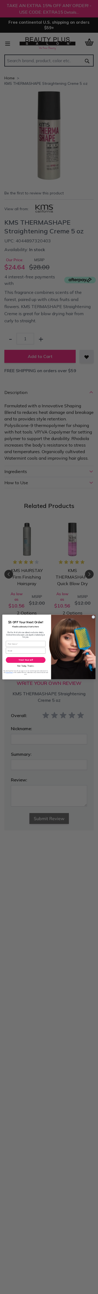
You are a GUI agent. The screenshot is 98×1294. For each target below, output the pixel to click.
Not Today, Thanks (25, 666)
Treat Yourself (26, 659)
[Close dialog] (93, 617)
